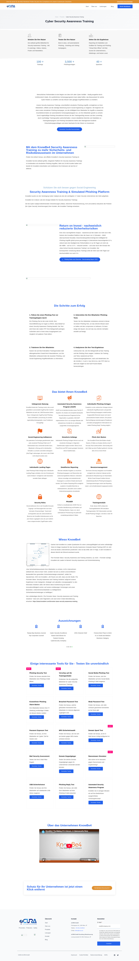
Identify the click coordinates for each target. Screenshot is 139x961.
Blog (112, 6)
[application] (69, 846)
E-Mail (99, 922)
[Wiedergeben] (43, 860)
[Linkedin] (114, 955)
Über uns (94, 6)
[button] (102, 888)
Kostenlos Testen (37, 685)
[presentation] (67, 647)
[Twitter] (117, 955)
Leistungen (103, 6)
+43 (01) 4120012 (80, 928)
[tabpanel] (81, 634)
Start (87, 6)
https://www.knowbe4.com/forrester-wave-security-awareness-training (55, 601)
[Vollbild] (97, 860)
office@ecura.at (79, 930)
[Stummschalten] (90, 860)
